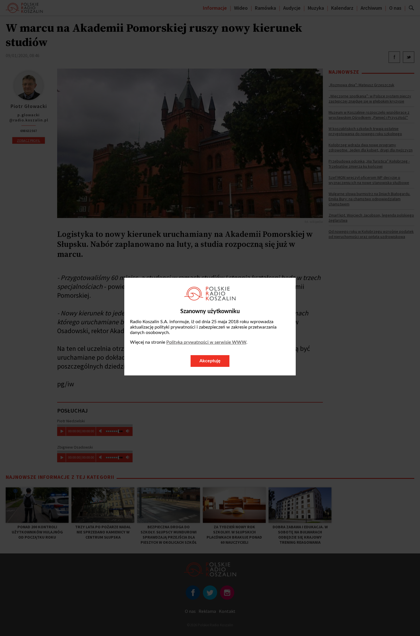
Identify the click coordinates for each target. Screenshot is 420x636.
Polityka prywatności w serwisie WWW (206, 342)
